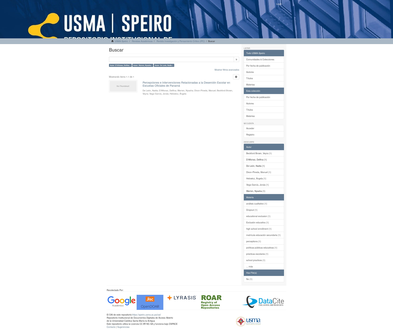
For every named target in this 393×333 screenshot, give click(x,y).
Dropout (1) (251, 209)
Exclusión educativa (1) (257, 222)
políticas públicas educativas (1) (261, 247)
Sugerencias (123, 326)
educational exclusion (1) (258, 216)
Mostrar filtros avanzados (227, 69)
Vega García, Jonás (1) (257, 184)
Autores (250, 71)
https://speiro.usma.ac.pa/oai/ (146, 314)
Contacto (111, 326)
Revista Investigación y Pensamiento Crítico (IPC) (181, 41)
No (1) (249, 279)
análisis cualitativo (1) (256, 203)
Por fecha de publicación (258, 65)
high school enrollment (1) (259, 228)
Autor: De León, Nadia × (164, 65)
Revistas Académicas (142, 41)
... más (249, 266)
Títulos (249, 78)
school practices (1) (255, 260)
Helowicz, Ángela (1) (256, 178)
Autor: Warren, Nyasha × (142, 65)
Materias (250, 84)
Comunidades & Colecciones (260, 59)
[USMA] (248, 321)
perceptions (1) (253, 241)
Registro (250, 134)
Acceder (250, 128)
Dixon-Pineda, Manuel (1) (258, 172)
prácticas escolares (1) (257, 253)
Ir (236, 59)
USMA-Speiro (121, 41)
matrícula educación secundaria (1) (263, 235)
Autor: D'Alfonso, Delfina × (120, 65)
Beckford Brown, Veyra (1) (259, 153)
